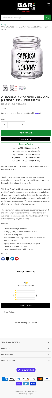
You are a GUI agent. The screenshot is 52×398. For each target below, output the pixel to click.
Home (3, 25)
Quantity (4, 119)
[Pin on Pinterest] (17, 259)
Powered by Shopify (26, 394)
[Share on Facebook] (3, 259)
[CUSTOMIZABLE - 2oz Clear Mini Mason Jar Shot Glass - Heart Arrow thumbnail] (5, 88)
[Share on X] (7, 259)
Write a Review (25, 306)
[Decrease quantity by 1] (4, 124)
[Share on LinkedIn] (12, 259)
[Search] (47, 17)
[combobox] (22, 17)
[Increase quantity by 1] (22, 124)
